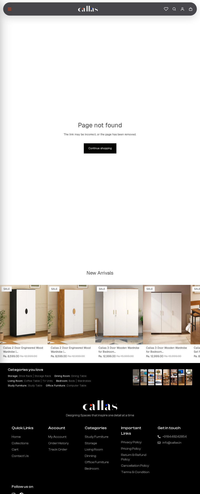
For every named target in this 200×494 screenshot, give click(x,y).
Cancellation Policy (135, 465)
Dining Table (79, 375)
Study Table (35, 385)
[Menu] (9, 9)
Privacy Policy (131, 442)
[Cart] (190, 9)
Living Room (94, 449)
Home (16, 437)
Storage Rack (43, 375)
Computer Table (76, 385)
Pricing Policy (131, 448)
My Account (57, 437)
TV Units (47, 380)
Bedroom (92, 468)
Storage (91, 443)
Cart (15, 449)
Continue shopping (100, 148)
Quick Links (22, 428)
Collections (20, 443)
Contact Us (20, 456)
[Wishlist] (166, 9)
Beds (72, 380)
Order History (58, 443)
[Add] (41, 338)
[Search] (174, 9)
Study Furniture (96, 437)
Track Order (57, 449)
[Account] (182, 9)
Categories (96, 428)
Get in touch (169, 428)
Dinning (90, 456)
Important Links (131, 431)
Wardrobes (84, 380)
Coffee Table (32, 380)
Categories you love (25, 370)
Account (56, 428)
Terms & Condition (135, 472)
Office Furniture (97, 462)
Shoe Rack (25, 375)
